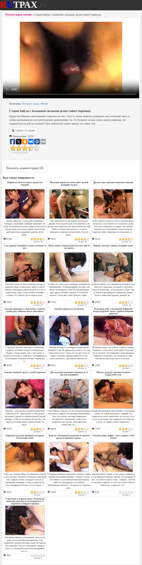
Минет (44, 103)
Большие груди (30, 103)
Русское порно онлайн (19, 14)
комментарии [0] (24, 168)
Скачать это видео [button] (24, 130)
